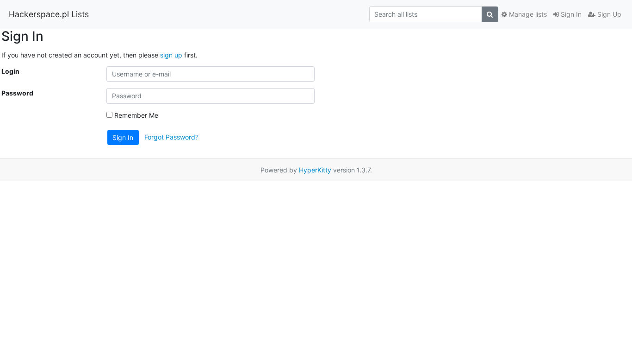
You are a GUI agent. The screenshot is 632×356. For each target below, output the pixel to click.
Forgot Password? (171, 136)
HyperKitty (315, 170)
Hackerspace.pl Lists (49, 14)
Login (10, 71)
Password (17, 93)
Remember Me (135, 115)
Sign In (570, 14)
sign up (171, 55)
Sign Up (608, 14)
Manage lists (527, 14)
